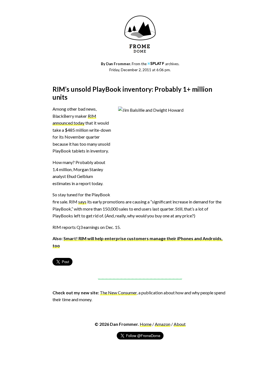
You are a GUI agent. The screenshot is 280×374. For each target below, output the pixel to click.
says (82, 201)
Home (145, 324)
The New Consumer (118, 292)
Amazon (162, 324)
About (180, 324)
